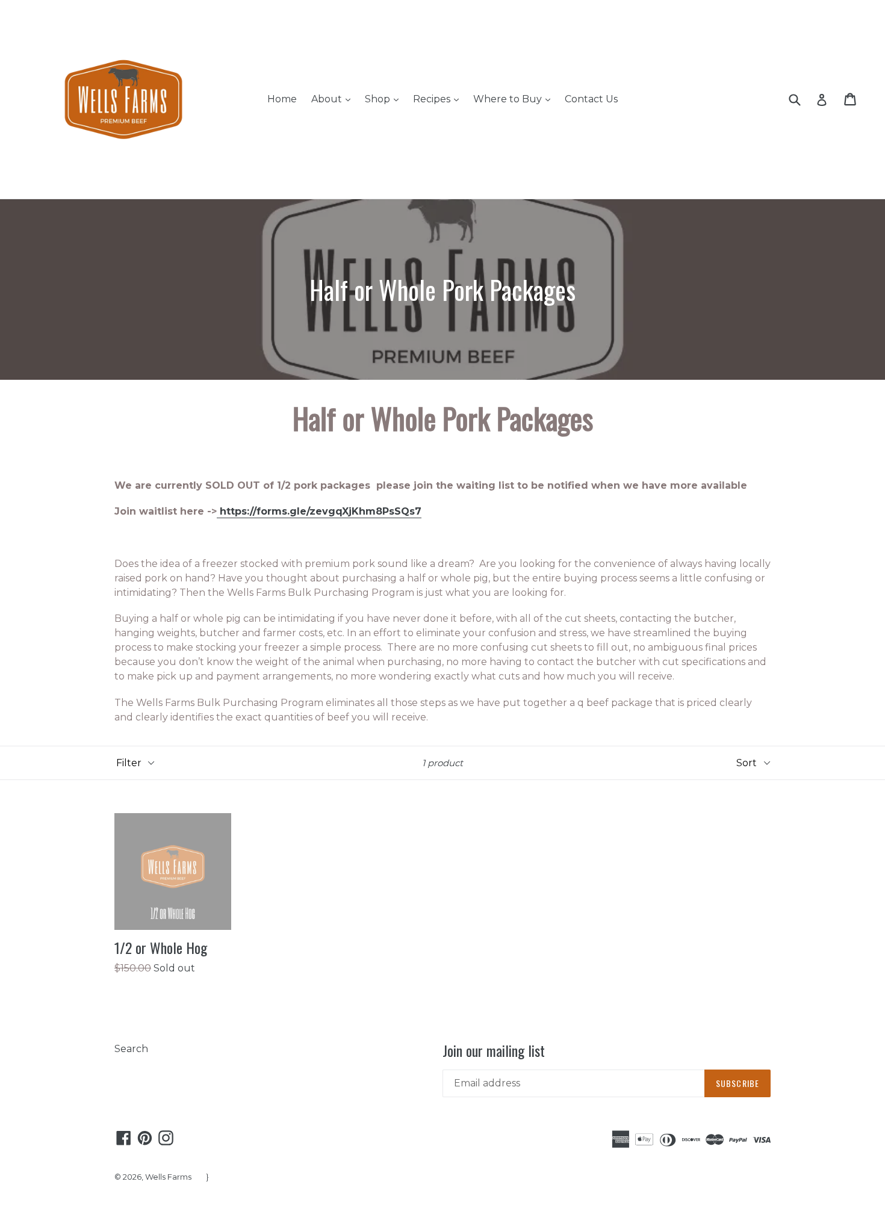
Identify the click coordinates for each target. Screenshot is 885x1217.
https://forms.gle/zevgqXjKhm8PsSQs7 (319, 511)
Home (282, 99)
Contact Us (591, 99)
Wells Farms (168, 1176)
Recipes (439, 99)
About (333, 99)
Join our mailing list (493, 1050)
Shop (385, 99)
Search (131, 1048)
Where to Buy (514, 99)
